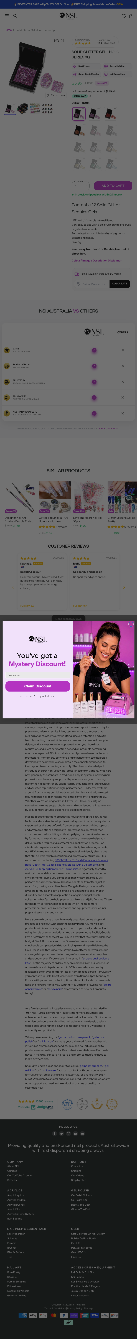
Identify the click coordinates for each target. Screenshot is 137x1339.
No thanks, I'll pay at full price (37, 696)
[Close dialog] (131, 624)
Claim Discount (37, 686)
